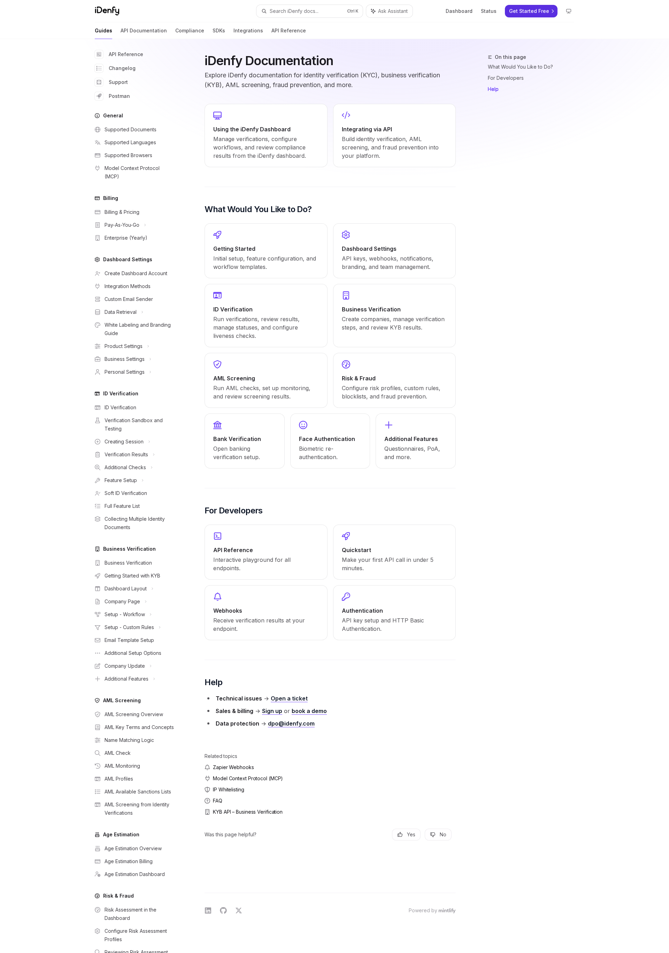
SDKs (219, 30)
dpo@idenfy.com (291, 723)
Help (493, 89)
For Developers (506, 78)
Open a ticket (289, 698)
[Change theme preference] (568, 11)
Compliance (189, 30)
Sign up (272, 710)
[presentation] (139, 496)
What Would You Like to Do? (520, 67)
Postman (119, 96)
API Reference (288, 30)
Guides (103, 30)
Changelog (122, 68)
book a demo (309, 710)
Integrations (248, 30)
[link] (266, 135)
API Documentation (144, 30)
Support (118, 82)
